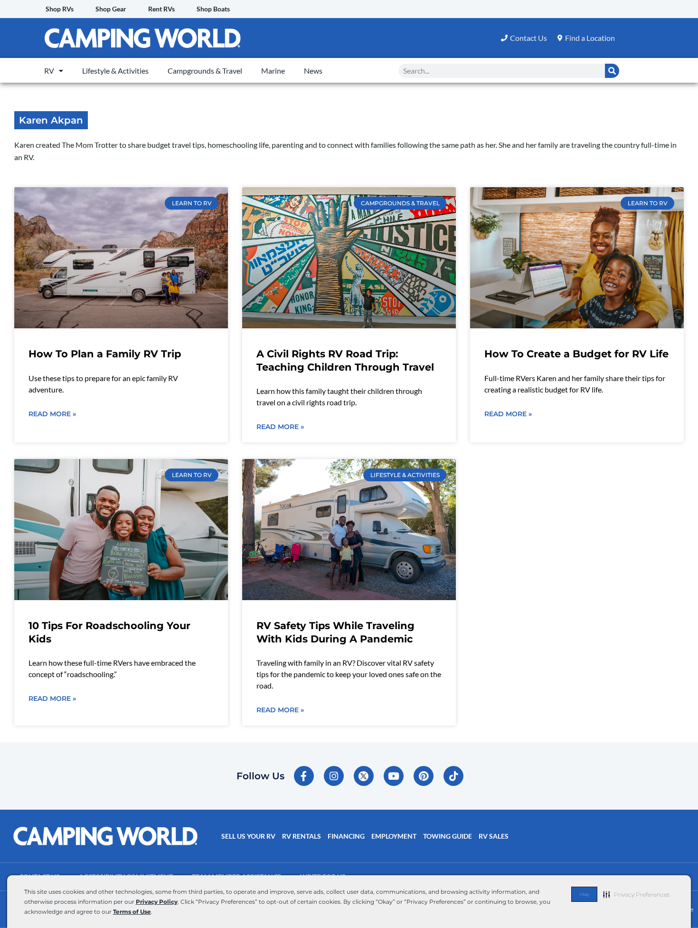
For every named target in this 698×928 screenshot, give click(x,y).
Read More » (52, 414)
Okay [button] (584, 894)
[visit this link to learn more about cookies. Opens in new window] (155, 912)
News (313, 70)
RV (49, 70)
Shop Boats (213, 9)
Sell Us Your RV (248, 836)
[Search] (612, 71)
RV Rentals (301, 836)
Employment (393, 836)
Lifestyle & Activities (115, 70)
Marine (273, 70)
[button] (636, 894)
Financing (346, 836)
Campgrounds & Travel (205, 70)
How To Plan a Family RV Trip (104, 354)
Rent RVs (161, 9)
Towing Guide (447, 836)
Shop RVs (60, 9)
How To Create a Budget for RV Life (576, 354)
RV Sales (494, 836)
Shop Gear (110, 9)
